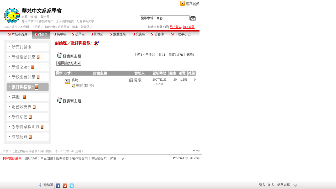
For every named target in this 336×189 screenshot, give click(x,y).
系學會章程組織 (25, 126)
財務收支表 (22, 106)
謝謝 (80, 85)
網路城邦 (193, 4)
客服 (113, 159)
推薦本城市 (46, 21)
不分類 (24, 27)
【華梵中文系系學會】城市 (60, 27)
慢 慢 (33, 17)
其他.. (17, 96)
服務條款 (62, 159)
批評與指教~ (23, 87)
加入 (271, 185)
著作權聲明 (80, 159)
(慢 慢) (89, 85)
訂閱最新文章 (85, 21)
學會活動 (20, 116)
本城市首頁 (19, 34)
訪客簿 (159, 34)
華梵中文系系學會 (42, 11)
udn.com (194, 158)
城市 (14, 27)
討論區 (42, 34)
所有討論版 (22, 47)
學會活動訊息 (23, 57)
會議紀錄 (20, 136)
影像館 (98, 34)
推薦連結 (119, 34)
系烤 (74, 80)
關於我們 (31, 159)
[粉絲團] (39, 185)
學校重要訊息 (23, 77)
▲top (196, 150)
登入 (262, 185)
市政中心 (182, 34)
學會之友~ (21, 67)
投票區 (80, 34)
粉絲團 (48, 185)
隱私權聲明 (99, 159)
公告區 (140, 34)
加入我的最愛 (65, 21)
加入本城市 (29, 21)
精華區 (61, 34)
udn (6, 27)
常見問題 (46, 159)
